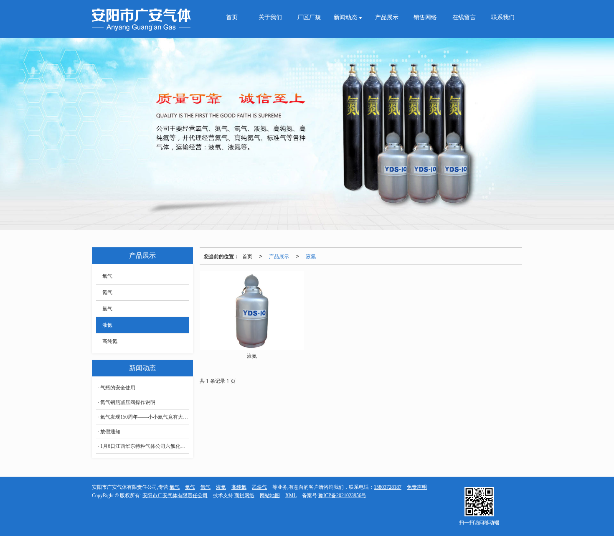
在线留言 (464, 17)
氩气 (107, 309)
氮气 (107, 292)
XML (291, 495)
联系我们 (503, 17)
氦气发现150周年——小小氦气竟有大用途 (144, 417)
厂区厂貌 (309, 17)
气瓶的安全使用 (117, 388)
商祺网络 (244, 495)
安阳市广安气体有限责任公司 (175, 495)
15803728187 (387, 487)
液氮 (311, 255)
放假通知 (110, 431)
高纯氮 (109, 341)
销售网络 (425, 17)
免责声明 (417, 487)
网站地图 (270, 495)
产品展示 (386, 17)
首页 (232, 17)
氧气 (107, 276)
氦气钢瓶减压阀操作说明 (127, 402)
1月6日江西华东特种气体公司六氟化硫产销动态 (144, 446)
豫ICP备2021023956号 (342, 495)
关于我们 (270, 17)
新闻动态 (346, 17)
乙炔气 (259, 487)
